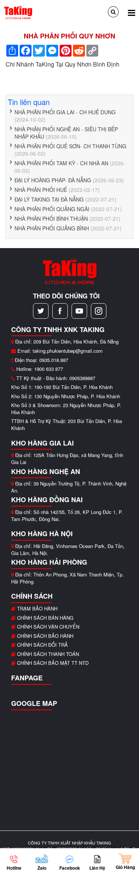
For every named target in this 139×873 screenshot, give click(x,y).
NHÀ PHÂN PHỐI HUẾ (40, 189)
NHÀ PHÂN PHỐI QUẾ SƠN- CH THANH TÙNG (70, 146)
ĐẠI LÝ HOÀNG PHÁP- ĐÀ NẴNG (52, 180)
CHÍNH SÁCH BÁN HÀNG (45, 617)
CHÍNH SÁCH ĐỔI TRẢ (42, 644)
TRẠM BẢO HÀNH (37, 608)
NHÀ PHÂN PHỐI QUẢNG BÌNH (51, 228)
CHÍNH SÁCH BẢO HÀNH (45, 635)
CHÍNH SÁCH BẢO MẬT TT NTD (53, 662)
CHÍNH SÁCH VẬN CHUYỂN (48, 626)
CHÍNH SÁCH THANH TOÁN (48, 653)
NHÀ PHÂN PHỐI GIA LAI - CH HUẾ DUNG (65, 112)
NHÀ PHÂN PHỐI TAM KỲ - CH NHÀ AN (61, 163)
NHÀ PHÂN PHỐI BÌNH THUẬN (51, 218)
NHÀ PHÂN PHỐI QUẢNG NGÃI (52, 209)
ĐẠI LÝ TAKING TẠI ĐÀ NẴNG (49, 199)
